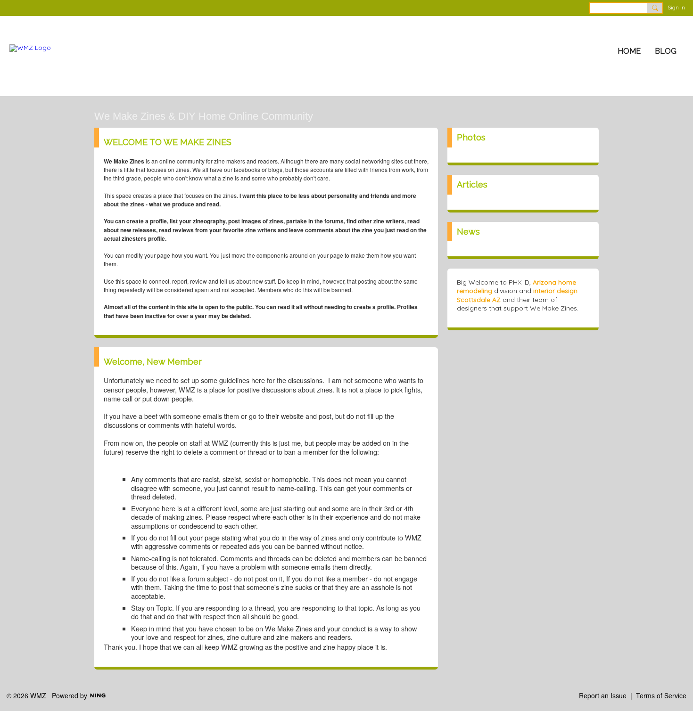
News (468, 232)
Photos (471, 137)
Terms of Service (661, 695)
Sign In (676, 7)
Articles (472, 184)
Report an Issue (603, 695)
